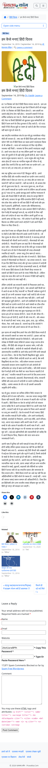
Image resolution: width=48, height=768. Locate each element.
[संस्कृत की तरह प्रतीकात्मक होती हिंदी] (11, 561)
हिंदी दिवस (13, 17)
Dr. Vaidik (29, 95)
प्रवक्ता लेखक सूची (33, 751)
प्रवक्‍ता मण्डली (18, 751)
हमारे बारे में (6, 751)
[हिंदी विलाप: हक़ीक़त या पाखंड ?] (11, 537)
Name (5, 619)
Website (6, 638)
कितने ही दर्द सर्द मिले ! (40, 588)
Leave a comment (24, 47)
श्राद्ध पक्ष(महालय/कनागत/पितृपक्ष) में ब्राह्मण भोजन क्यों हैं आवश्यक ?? (17, 587)
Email (4, 628)
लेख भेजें (22, 756)
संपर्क (29, 756)
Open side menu (11, 25)
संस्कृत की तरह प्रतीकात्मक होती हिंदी (9, 569)
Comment (7, 673)
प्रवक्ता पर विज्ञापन (9, 756)
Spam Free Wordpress (13, 668)
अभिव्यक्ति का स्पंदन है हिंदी (32, 544)
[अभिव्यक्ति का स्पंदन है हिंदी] (32, 537)
